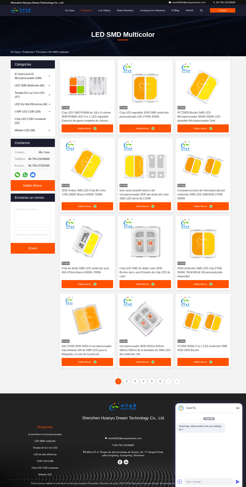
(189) (28, 76)
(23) (30, 121)
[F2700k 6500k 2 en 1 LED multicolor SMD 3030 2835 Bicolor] (203, 319)
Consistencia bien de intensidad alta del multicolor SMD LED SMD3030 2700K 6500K (201, 194)
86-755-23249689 (225, 2)
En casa (69, 10)
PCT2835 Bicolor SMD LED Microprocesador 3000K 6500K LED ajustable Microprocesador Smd (198, 116)
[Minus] (238, 408)
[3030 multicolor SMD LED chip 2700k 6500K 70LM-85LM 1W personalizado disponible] (203, 241)
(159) (28, 111)
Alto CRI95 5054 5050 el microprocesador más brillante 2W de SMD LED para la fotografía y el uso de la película (86, 350)
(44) (31, 104)
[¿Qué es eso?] (25, 174)
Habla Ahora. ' (85, 128)
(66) (29, 85)
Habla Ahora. (33, 185)
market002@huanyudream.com (189, 2)
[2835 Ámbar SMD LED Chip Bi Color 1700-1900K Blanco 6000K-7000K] (87, 163)
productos (28, 52)
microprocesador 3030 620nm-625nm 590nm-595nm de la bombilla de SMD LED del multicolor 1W (145, 350)
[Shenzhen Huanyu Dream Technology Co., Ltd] (21, 10)
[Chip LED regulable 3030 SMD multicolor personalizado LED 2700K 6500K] (145, 85)
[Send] (237, 481)
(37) (30, 94)
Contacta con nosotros (152, 10)
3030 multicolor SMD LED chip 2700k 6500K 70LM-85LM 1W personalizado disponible (199, 272)
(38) (25, 130)
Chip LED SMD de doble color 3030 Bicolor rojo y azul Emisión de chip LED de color (144, 272)
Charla (222, 10)
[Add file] (179, 481)
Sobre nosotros (125, 10)
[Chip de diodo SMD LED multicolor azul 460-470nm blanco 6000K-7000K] (87, 241)
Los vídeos (104, 10)
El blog (175, 10)
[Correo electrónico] (33, 175)
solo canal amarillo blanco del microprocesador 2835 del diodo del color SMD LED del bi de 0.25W (144, 194)
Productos (86, 10)
